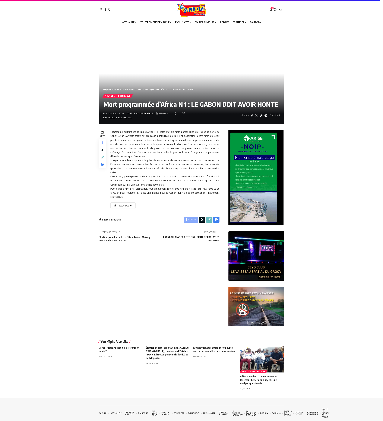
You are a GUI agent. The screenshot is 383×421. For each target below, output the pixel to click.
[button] (100, 9)
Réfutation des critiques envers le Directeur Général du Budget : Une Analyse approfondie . (258, 380)
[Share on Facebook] (252, 115)
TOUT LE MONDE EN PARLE (117, 96)
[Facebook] (105, 9)
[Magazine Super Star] (191, 9)
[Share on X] (256, 115)
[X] (109, 9)
